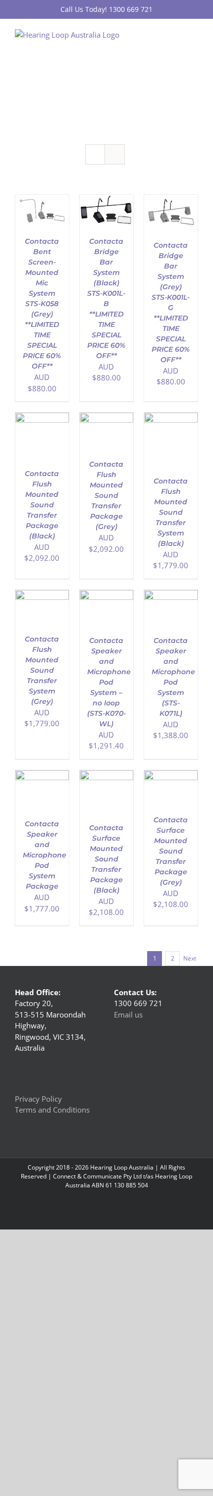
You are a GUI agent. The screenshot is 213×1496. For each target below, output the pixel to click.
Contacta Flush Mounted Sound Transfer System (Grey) (42, 670)
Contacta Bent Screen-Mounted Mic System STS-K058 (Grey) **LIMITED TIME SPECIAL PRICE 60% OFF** (42, 304)
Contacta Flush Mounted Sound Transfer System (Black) (171, 512)
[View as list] (114, 154)
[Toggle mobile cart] (158, 34)
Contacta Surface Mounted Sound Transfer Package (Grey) (171, 851)
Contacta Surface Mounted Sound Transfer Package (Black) (106, 859)
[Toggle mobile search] (176, 34)
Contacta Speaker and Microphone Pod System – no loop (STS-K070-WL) (109, 682)
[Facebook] (127, 1102)
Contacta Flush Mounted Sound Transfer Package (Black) (42, 504)
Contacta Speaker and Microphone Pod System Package (44, 855)
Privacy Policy (38, 1099)
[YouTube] (140, 1102)
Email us (128, 1014)
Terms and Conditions (52, 1110)
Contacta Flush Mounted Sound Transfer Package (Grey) (106, 495)
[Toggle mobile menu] (194, 34)
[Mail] (154, 1102)
